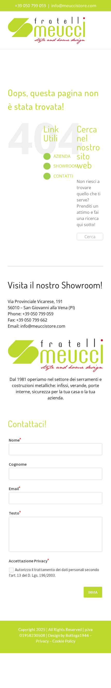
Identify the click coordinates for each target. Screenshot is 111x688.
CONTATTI (63, 176)
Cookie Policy (63, 641)
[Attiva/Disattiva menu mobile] (101, 19)
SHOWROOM (65, 166)
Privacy (42, 641)
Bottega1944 (77, 635)
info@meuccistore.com (73, 5)
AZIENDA (61, 156)
